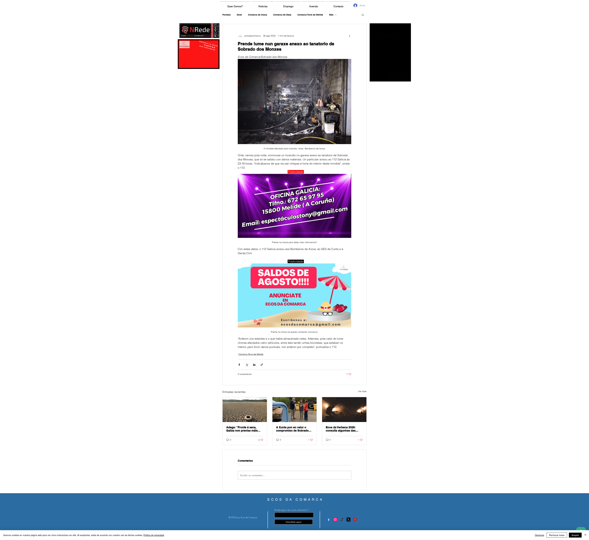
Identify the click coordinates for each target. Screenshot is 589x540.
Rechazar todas (556, 535)
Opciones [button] (539, 535)
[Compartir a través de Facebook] (239, 364)
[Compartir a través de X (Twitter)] (246, 364)
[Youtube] (355, 519)
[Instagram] (335, 519)
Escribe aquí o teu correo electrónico (290, 510)
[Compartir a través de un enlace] (261, 364)
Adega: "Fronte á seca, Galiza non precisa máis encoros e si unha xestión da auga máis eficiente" (243, 429)
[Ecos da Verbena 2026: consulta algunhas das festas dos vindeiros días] (344, 409)
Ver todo (362, 391)
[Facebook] (329, 519)
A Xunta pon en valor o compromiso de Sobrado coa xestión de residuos (292, 429)
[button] (362, 15)
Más (331, 15)
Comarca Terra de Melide (310, 15)
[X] (348, 519)
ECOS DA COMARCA (295, 499)
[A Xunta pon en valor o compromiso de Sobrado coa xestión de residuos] (294, 409)
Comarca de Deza (282, 15)
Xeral (239, 15)
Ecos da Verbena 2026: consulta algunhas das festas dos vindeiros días (342, 429)
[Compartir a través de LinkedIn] (254, 364)
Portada (226, 15)
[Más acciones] (349, 36)
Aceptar (575, 535)
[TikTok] (342, 519)
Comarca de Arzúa (257, 15)
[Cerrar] (585, 535)
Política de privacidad (153, 535)
